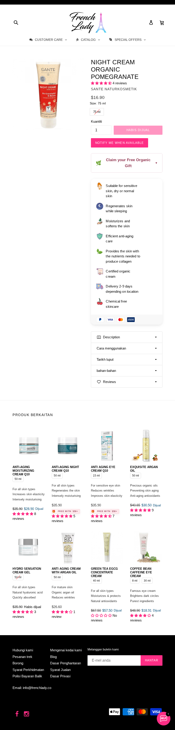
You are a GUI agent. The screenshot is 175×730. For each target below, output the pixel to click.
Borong (18, 663)
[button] (102, 83)
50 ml (18, 478)
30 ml (147, 580)
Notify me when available (119, 143)
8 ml (135, 580)
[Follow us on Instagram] (26, 714)
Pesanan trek (22, 657)
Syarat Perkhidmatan (28, 670)
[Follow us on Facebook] (17, 714)
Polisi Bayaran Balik (27, 676)
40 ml (96, 580)
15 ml (96, 475)
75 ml (97, 111)
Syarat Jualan (60, 670)
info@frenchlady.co (37, 688)
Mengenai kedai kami (66, 650)
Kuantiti (96, 121)
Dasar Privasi (60, 676)
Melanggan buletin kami (103, 649)
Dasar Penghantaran (65, 663)
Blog (53, 657)
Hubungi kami (23, 650)
